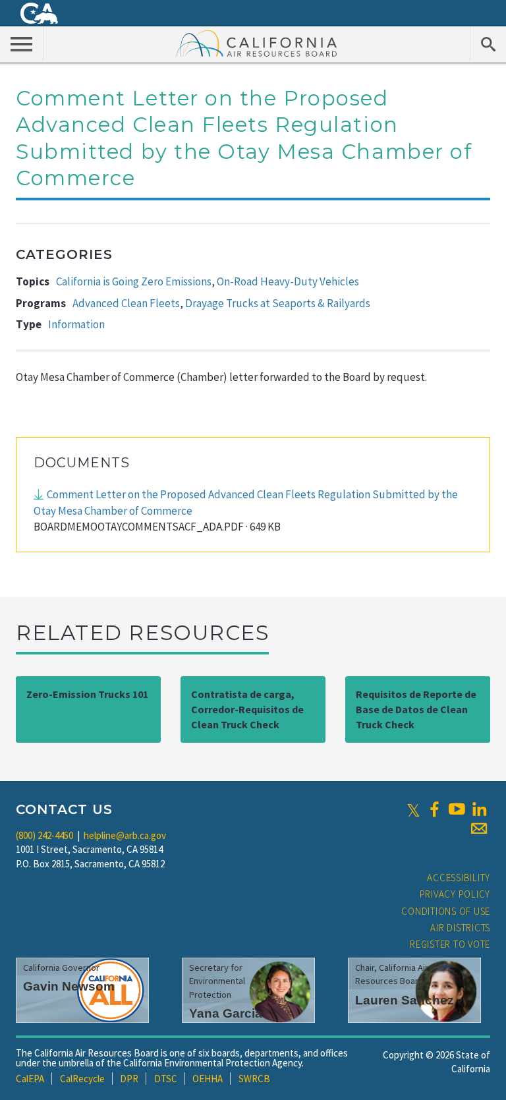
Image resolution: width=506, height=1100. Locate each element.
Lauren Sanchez (404, 1000)
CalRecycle (82, 1078)
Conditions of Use (445, 911)
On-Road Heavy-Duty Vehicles (288, 281)
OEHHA (207, 1078)
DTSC (165, 1078)
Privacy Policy (455, 894)
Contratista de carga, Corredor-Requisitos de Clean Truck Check (247, 709)
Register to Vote (450, 944)
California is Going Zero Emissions (133, 281)
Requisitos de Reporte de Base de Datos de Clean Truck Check (416, 709)
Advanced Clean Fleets (126, 303)
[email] (479, 828)
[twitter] (413, 809)
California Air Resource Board (257, 42)
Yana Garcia (225, 1013)
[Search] (488, 43)
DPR (129, 1078)
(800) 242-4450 (44, 835)
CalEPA (30, 1078)
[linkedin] (479, 809)
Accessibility (458, 877)
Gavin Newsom (69, 986)
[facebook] (434, 809)
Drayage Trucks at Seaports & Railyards (277, 303)
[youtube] (456, 809)
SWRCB (254, 1078)
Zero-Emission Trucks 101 (87, 694)
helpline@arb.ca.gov (125, 835)
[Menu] (21, 43)
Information (76, 324)
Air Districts (460, 927)
